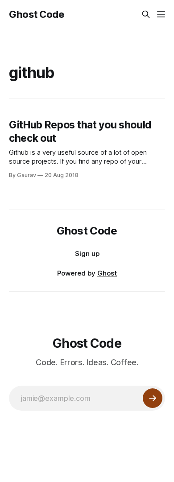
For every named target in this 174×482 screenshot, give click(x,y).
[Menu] (161, 14)
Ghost (107, 273)
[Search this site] (146, 14)
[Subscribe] (152, 398)
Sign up (87, 253)
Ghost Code (36, 14)
